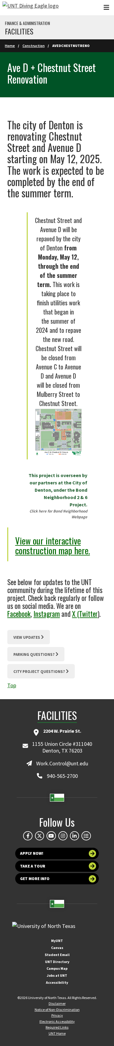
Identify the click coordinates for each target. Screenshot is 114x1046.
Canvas (57, 947)
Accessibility (57, 982)
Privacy (57, 1015)
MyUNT (57, 940)
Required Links (57, 1027)
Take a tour (32, 866)
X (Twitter (85, 614)
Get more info (35, 878)
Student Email (57, 954)
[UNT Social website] (86, 835)
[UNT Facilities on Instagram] (62, 835)
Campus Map (57, 968)
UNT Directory (57, 961)
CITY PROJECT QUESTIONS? (39, 671)
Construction (33, 45)
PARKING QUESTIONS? (34, 654)
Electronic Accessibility (57, 1021)
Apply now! (31, 853)
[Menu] (106, 7)
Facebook (19, 614)
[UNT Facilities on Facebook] (27, 835)
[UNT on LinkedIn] (74, 835)
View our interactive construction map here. (52, 545)
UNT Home (57, 1033)
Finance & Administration (27, 23)
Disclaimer (57, 1003)
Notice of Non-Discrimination (57, 1009)
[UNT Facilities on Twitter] (39, 835)
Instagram (46, 614)
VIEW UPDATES (26, 637)
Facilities (19, 31)
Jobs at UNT (57, 975)
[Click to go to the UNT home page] (30, 8)
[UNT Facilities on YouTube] (51, 835)
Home (10, 45)
